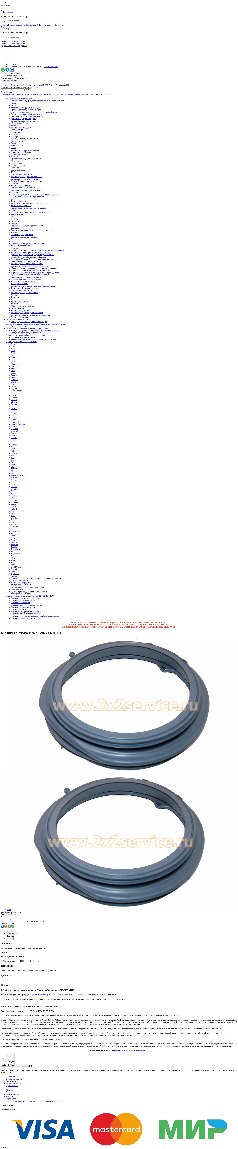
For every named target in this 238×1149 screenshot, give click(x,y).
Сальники (15, 168)
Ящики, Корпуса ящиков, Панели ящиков (28, 208)
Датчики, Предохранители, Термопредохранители (32, 255)
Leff (12, 467)
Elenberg (14, 402)
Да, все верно (7, 46)
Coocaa (14, 375)
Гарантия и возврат (14, 1083)
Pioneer (14, 500)
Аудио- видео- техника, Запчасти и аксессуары (26, 335)
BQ (12, 368)
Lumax (13, 464)
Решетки (14, 134)
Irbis (12, 451)
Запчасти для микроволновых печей (26, 114)
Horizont (14, 431)
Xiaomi (14, 569)
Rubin (13, 504)
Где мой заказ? (7, 92)
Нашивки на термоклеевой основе (25, 598)
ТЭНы (13, 172)
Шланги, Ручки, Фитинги (22, 235)
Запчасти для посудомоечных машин (26, 177)
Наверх (4, 1147)
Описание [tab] (10, 931)
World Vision (16, 567)
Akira (13, 351)
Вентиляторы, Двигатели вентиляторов (28, 190)
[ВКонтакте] (2, 926)
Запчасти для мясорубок (21, 128)
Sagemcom (15, 531)
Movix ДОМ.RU (18, 475)
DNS (13, 384)
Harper (13, 433)
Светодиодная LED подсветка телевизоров (29, 322)
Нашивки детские (18, 609)
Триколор (15, 574)
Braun (13, 103)
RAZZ (13, 511)
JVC (13, 455)
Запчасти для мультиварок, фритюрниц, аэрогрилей (33, 286)
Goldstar (14, 417)
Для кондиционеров (19, 580)
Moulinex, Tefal (17, 145)
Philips (13, 493)
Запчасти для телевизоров (17, 319)
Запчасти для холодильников (23, 188)
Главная (4, 25)
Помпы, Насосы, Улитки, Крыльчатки (27, 181)
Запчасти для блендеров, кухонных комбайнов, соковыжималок (38, 101)
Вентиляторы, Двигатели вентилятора (27, 116)
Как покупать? (12, 1081)
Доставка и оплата (46, 25)
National (14, 478)
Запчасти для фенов (19, 317)
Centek (13, 377)
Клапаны (15, 157)
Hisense (14, 440)
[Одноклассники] (5, 926)
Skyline (14, 542)
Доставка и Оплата (14, 1079)
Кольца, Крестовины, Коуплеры (24, 121)
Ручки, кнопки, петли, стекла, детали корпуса (30, 275)
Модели (9, 1090)
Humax (14, 438)
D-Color (14, 386)
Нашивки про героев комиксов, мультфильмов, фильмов (35, 616)
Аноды (14, 295)
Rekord (14, 509)
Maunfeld (14, 471)
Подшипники (16, 163)
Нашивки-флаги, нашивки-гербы (25, 614)
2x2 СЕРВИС (6, 5)
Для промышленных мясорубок (24, 139)
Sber (13, 536)
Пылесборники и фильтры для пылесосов (28, 243)
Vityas (13, 558)
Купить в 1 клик (8, 923)
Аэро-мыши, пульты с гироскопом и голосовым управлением (37, 578)
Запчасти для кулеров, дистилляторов (27, 313)
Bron (13, 371)
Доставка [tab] (10, 936)
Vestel (13, 560)
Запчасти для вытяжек (20, 301)
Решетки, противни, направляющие (26, 279)
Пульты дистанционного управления (21, 342)
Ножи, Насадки (17, 132)
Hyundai (14, 429)
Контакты (59, 25)
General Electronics (18, 424)
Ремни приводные (18, 165)
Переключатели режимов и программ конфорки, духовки (35, 272)
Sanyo (13, 525)
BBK (13, 362)
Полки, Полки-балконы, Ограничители (27, 197)
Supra (13, 520)
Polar (13, 498)
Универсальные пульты (21, 594)
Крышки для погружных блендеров (26, 110)
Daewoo (14, 380)
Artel (13, 359)
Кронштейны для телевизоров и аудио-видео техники (33, 339)
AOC (13, 353)
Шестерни (15, 136)
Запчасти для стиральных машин (66, 94)
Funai (13, 411)
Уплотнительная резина (21, 206)
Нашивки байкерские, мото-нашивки (27, 611)
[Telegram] (9, 926)
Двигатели (15, 228)
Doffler (14, 400)
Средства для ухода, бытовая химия (26, 159)
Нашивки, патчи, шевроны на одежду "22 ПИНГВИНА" (30, 596)
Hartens (14, 444)
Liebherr (14, 223)
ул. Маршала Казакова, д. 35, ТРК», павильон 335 (51, 995)
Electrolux (15, 221)
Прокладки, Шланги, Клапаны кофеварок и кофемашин (34, 259)
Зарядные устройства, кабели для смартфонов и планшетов (36, 330)
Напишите (118, 1050)
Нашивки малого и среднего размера (26, 605)
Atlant (13, 210)
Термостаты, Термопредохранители (26, 288)
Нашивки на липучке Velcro (23, 600)
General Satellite (17, 422)
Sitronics (14, 527)
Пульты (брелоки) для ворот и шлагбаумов (29, 591)
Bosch (13, 105)
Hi (12, 442)
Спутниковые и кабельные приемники (27, 587)
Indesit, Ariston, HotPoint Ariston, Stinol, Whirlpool (31, 212)
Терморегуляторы (18, 201)
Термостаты (16, 297)
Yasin (13, 571)
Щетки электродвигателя (21, 174)
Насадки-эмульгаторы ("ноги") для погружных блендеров (35, 112)
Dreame (14, 397)
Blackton (14, 366)
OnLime (14, 487)
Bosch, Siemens (17, 141)
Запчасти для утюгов (20, 310)
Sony (13, 516)
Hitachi (14, 426)
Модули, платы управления (22, 306)
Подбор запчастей (30, 25)
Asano (13, 355)
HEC (13, 446)
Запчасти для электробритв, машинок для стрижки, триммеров (37, 250)
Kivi (12, 458)
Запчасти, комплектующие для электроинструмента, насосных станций (36, 324)
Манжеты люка (17, 161)
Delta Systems (16, 391)
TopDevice (15, 554)
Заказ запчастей (12, 1094)
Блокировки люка (18, 154)
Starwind (14, 540)
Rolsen (13, 507)
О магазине (11, 1077)
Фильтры (15, 183)
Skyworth (15, 533)
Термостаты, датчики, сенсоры (24, 281)
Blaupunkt (15, 364)
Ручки (13, 199)
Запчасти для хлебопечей (21, 185)
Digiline (14, 388)
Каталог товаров (15, 25)
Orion (13, 484)
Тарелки (14, 125)
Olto (12, 491)
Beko (9, 910)
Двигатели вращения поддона (23, 119)
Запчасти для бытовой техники (38, 94)
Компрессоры (16, 192)
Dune (13, 393)
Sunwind (14, 538)
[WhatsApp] (12, 926)
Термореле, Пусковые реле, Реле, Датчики (29, 203)
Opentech (14, 489)
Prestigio (14, 502)
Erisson (14, 404)
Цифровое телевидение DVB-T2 (24, 337)
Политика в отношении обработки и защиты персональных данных (34, 1101)
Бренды (9, 1092)
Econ (13, 406)
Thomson (14, 545)
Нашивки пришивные (20, 603)
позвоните (140, 1050)
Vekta (13, 562)
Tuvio (13, 556)
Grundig (14, 415)
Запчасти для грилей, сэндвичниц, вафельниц (30, 315)
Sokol (13, 529)
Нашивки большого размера (23, 607)
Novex (13, 480)
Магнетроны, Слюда (19, 123)
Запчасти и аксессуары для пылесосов (27, 226)
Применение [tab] (11, 933)
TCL (13, 551)
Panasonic (15, 496)
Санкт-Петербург (18, 41)
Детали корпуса (17, 308)
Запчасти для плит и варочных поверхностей (30, 266)
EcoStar (14, 409)
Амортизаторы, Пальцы (21, 152)
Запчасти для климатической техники (27, 264)
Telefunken (15, 549)
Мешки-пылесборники (20, 246)
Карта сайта (11, 1099)
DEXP (13, 382)
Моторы (14, 304)
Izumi (13, 449)
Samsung (14, 219)
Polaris (13, 148)
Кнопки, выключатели (20, 326)
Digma (13, 395)
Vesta (13, 565)
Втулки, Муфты (17, 130)
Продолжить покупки (10, 21)
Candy (13, 373)
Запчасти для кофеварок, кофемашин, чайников (31, 252)
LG (12, 217)
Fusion (13, 413)
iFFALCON (16, 453)
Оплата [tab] (10, 939)
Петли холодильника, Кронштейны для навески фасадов (35, 194)
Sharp (13, 522)
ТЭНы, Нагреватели (19, 284)
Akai (13, 348)
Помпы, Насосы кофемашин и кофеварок (28, 257)
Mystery (14, 469)
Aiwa (13, 346)
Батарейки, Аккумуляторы (22, 583)
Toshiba (14, 547)
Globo (13, 420)
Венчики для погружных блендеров (26, 107)
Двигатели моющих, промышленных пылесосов (31, 230)
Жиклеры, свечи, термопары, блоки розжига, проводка (34, 268)
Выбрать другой (20, 46)
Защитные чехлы (18, 589)
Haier (13, 435)
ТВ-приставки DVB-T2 (21, 585)
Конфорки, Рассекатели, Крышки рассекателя (30, 270)
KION (13, 460)
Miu (12, 473)
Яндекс (14, 576)
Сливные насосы (18, 170)
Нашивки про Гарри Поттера (23, 618)
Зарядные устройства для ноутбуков (26, 333)
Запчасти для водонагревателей (24, 293)
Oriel (13, 482)
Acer (13, 344)
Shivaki (14, 518)
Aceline (14, 357)
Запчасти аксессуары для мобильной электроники (27, 328)
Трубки (14, 232)
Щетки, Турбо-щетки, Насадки (24, 237)
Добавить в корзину (35, 921)
